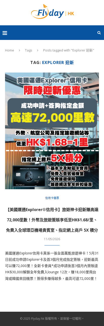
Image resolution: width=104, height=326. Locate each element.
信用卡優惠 (52, 198)
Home (9, 50)
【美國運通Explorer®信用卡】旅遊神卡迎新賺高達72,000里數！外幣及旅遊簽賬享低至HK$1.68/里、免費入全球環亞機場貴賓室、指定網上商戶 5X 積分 (52, 220)
